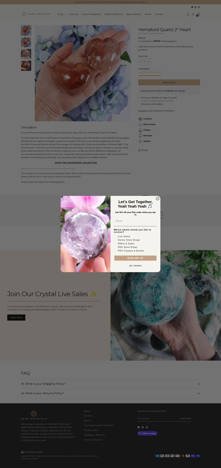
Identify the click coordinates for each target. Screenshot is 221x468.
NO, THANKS (135, 266)
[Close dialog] (157, 198)
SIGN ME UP (135, 258)
